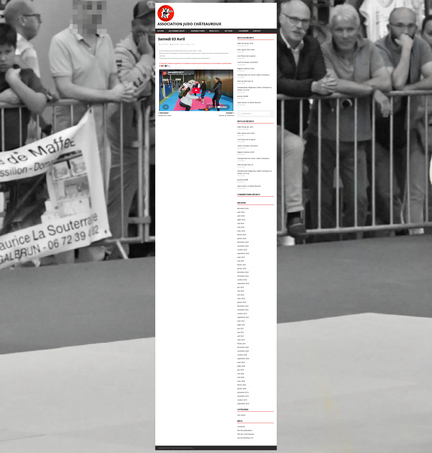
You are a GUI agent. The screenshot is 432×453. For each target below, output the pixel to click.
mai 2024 (240, 223)
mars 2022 (241, 298)
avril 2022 (240, 295)
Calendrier (243, 31)
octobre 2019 (242, 400)
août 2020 (241, 362)
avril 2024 (240, 227)
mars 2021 (241, 340)
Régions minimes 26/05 (245, 68)
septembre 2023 (243, 253)
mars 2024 (241, 231)
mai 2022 (240, 291)
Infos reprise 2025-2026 (246, 50)
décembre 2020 (243, 347)
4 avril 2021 (165, 44)
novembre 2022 (243, 276)
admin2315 (175, 44)
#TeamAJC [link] (163, 63)
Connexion (241, 426)
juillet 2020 (241, 366)
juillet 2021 (241, 325)
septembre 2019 (243, 404)
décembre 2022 (243, 272)
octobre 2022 (242, 280)
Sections (228, 31)
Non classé (186, 44)
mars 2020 (241, 381)
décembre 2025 (243, 208)
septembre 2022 (243, 283)
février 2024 (241, 235)
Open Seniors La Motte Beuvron (249, 102)
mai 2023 (240, 261)
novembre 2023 (243, 246)
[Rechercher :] (255, 114)
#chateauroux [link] (207, 63)
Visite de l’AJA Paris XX (245, 81)
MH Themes (189, 448)
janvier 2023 (241, 268)
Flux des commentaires (245, 434)
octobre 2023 (242, 250)
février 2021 (241, 343)
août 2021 (241, 321)
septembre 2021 (243, 317)
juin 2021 (240, 328)
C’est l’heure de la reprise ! (246, 56)
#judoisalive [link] (226, 63)
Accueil (161, 31)
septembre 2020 (243, 358)
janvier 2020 (241, 388)
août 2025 (241, 212)
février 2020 (241, 385)
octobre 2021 (242, 313)
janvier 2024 (241, 238)
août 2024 (241, 216)
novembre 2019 (243, 396)
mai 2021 (240, 332)
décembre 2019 (243, 392)
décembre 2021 (243, 306)
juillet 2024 (241, 220)
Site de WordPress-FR (245, 438)
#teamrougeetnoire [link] (175, 63)
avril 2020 (240, 377)
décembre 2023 (243, 242)
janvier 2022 (241, 302)
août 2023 (241, 257)
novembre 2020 (243, 351)
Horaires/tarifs (198, 31)
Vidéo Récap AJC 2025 (245, 43)
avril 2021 (240, 336)
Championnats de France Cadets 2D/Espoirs (253, 75)
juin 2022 (240, 287)
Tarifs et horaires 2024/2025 (247, 62)
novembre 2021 (243, 310)
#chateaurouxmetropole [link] (192, 63)
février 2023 (241, 265)
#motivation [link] (217, 63)
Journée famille (242, 96)
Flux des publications (244, 430)
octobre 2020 (242, 355)
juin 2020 (240, 370)
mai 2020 (240, 373)
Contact (257, 31)
